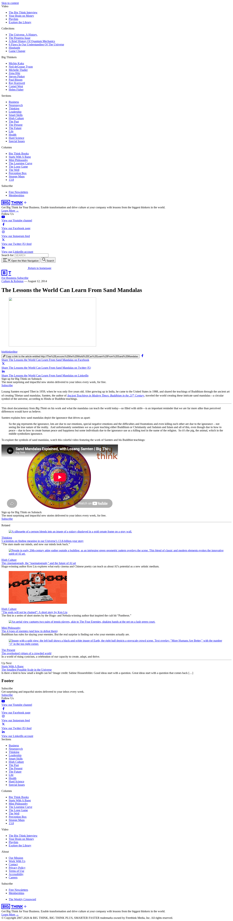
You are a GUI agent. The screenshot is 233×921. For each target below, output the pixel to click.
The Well (14, 169)
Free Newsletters (18, 192)
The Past (14, 121)
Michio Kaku (16, 63)
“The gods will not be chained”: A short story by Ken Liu (34, 612)
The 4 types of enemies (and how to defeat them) (29, 631)
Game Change (17, 51)
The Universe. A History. (23, 34)
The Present (15, 124)
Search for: (7, 255)
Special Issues (17, 141)
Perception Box (18, 173)
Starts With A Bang (20, 156)
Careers (13, 877)
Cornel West (16, 86)
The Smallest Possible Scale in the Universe (26, 669)
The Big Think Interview (23, 12)
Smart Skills (16, 115)
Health (12, 134)
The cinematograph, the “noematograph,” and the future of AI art (38, 563)
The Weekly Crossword (22, 899)
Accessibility (16, 874)
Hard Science (16, 137)
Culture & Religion (12, 281)
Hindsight (14, 47)
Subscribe (22, 277)
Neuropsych (16, 105)
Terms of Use (16, 870)
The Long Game (18, 166)
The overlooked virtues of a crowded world (26, 653)
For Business (9, 277)
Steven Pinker (17, 76)
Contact (13, 864)
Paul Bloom (15, 79)
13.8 (11, 179)
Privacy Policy (17, 867)
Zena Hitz (14, 73)
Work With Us (17, 861)
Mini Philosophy (18, 160)
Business (14, 101)
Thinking (14, 108)
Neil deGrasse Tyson (21, 66)
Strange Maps (17, 176)
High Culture (16, 118)
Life (11, 131)
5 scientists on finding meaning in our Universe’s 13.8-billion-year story (42, 540)
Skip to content (10, 3)
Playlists (13, 19)
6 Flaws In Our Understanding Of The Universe (36, 44)
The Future (15, 128)
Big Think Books (19, 153)
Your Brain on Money (21, 15)
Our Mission (16, 857)
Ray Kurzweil (17, 83)
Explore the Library (20, 22)
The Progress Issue (19, 37)
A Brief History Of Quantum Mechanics (32, 41)
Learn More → (10, 210)
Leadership (15, 111)
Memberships (16, 195)
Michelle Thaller (18, 69)
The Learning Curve (20, 163)
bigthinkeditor (9, 351)
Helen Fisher (16, 89)
